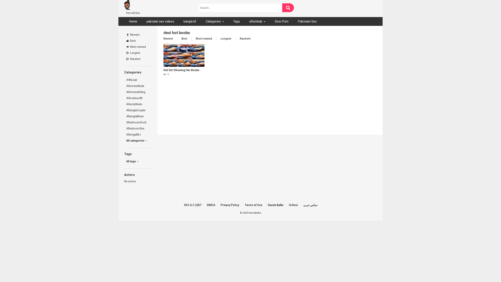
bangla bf (190, 21)
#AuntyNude (134, 104)
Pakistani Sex (307, 21)
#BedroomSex (135, 128)
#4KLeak (131, 79)
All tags (131, 161)
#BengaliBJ (133, 134)
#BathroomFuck (136, 122)
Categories (213, 21)
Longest (135, 52)
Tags (236, 21)
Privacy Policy (230, 205)
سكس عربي (310, 205)
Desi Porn (281, 21)
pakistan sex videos (160, 21)
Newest (135, 34)
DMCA (211, 205)
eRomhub (255, 21)
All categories (135, 140)
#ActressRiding (135, 92)
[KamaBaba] (127, 5)
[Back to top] (488, 270)
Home (133, 21)
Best (133, 40)
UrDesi (293, 205)
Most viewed (138, 46)
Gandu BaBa (275, 205)
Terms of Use (253, 205)
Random (135, 59)
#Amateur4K (134, 98)
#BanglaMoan (135, 116)
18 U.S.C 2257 (192, 205)
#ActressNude (135, 86)
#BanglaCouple (135, 110)
